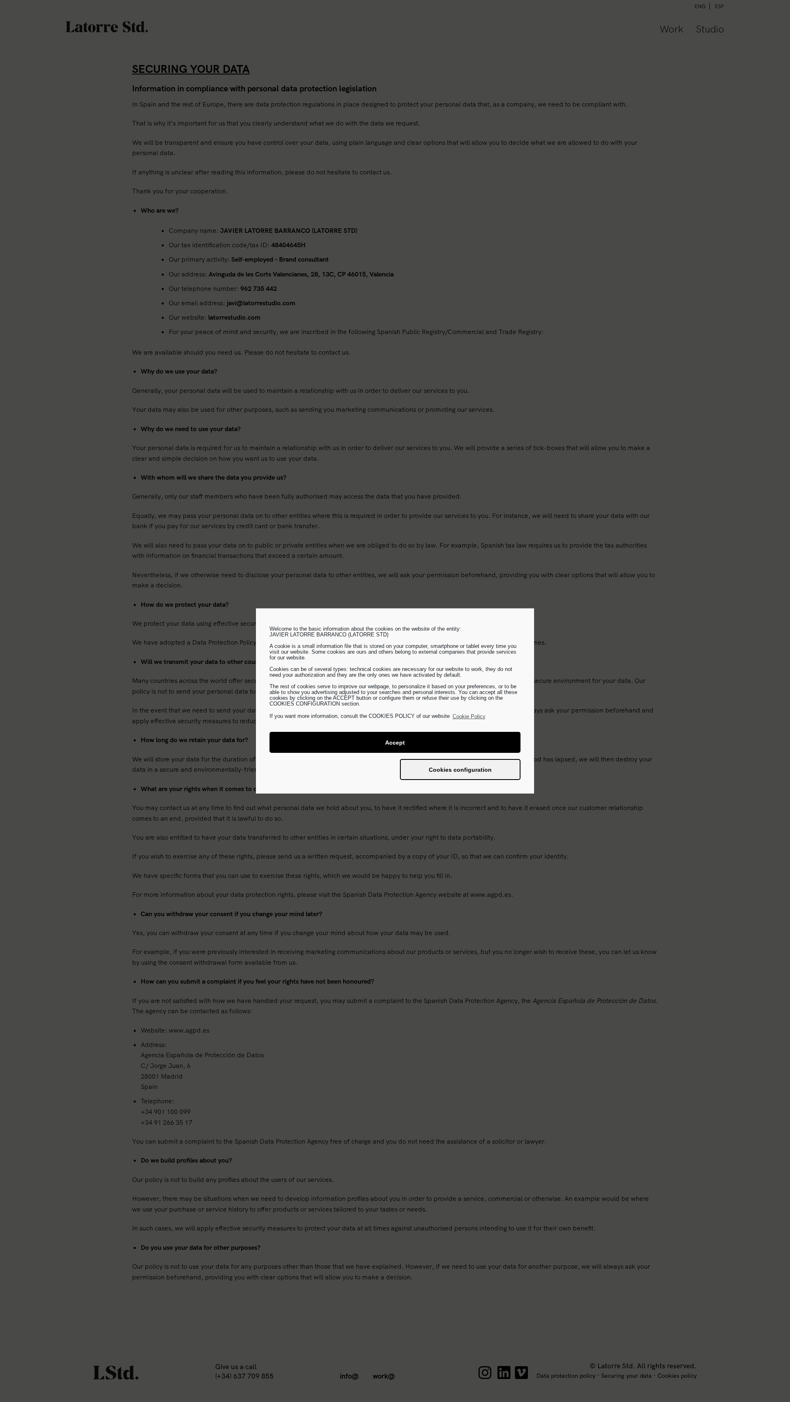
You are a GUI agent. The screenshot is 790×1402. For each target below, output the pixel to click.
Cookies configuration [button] (460, 769)
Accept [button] (395, 742)
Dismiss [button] (330, 769)
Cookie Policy (469, 716)
